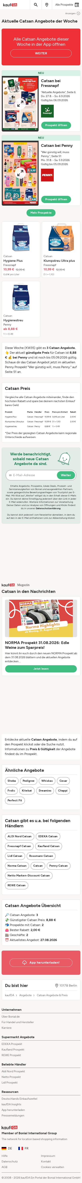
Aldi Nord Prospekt (13, 1071)
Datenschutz (10, 1161)
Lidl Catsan (15, 856)
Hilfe (5, 1156)
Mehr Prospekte (41, 212)
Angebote (25, 995)
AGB (4, 1167)
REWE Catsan (17, 885)
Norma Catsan (17, 865)
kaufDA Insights (11, 1104)
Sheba (12, 781)
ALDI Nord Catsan (20, 836)
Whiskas (47, 781)
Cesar (63, 781)
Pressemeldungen (13, 1115)
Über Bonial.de (11, 1016)
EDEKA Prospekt (12, 1044)
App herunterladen (13, 1110)
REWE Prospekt (11, 1055)
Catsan (38, 865)
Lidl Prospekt (10, 1082)
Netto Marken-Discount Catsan (29, 875)
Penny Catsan (58, 865)
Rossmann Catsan (41, 856)
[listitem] (21, 249)
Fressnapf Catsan (19, 846)
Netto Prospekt (11, 1077)
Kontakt (46, 1161)
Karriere (7, 1028)
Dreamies (45, 790)
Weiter (66, 475)
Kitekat (27, 790)
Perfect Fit (15, 800)
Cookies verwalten (52, 1167)
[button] (41, 101)
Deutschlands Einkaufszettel (19, 1098)
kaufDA (9, 995)
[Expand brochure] (20, 103)
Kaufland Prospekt (13, 1049)
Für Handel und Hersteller (18, 1022)
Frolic (11, 790)
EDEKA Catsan (48, 836)
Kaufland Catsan (49, 846)
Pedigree (29, 781)
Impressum (48, 1156)
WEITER (41, 53)
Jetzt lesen (41, 668)
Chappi (62, 790)
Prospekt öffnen (56, 125)
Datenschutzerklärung (48, 508)
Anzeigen (70, 13)
